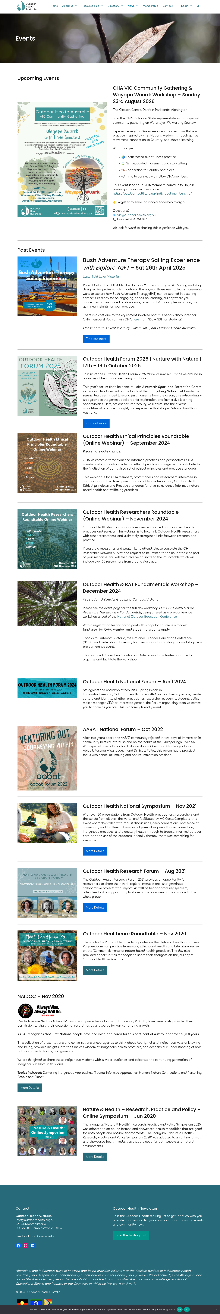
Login (184, 6)
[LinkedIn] (32, 1245)
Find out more (96, 338)
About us (67, 6)
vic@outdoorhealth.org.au (136, 215)
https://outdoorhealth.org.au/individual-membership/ (152, 193)
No (187, 1309)
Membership (150, 6)
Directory (113, 6)
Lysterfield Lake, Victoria (101, 276)
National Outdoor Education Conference (146, 616)
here (135, 319)
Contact (168, 6)
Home (54, 6)
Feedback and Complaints (35, 1236)
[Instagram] (25, 1245)
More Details (95, 851)
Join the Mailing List (131, 1235)
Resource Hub (90, 6)
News (131, 6)
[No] (216, 1309)
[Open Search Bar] (197, 6)
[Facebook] (18, 1245)
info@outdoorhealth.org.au (35, 1219)
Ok (179, 1309)
